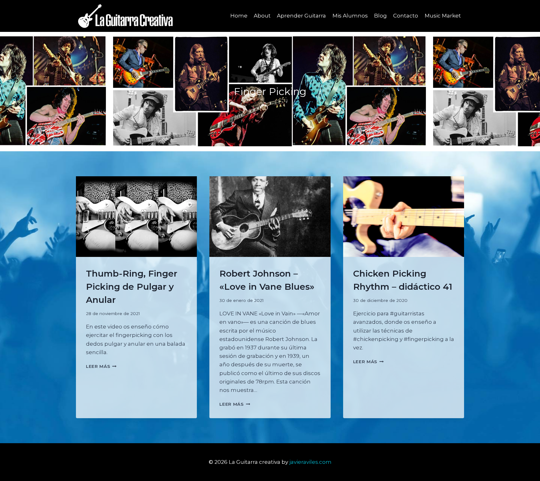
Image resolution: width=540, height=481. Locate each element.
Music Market (443, 16)
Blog (380, 16)
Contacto (405, 16)
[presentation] (136, 216)
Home (239, 16)
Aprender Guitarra (301, 16)
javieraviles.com (310, 462)
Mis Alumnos (350, 16)
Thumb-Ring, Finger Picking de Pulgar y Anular (131, 286)
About (262, 16)
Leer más (101, 366)
